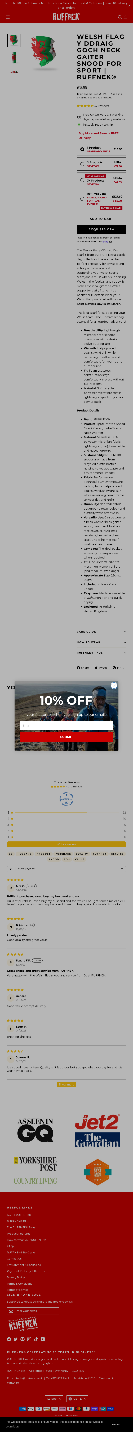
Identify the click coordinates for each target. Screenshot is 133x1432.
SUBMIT (66, 737)
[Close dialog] (114, 686)
